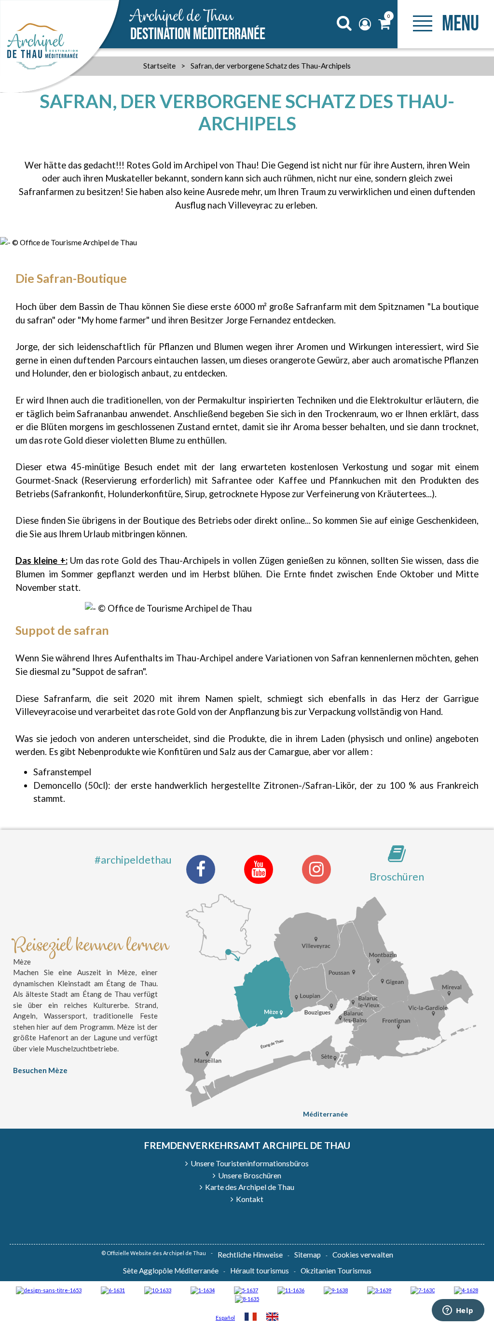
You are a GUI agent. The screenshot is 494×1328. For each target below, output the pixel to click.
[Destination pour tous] (246, 1289)
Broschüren (397, 876)
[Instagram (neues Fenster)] (316, 869)
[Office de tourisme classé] (290, 1289)
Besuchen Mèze (40, 1070)
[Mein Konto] (366, 24)
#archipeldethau (133, 859)
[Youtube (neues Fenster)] (258, 869)
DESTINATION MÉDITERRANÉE (197, 25)
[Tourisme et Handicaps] (336, 1289)
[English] (272, 1318)
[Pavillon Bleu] (113, 1289)
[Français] (251, 1318)
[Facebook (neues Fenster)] (200, 869)
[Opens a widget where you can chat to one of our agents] (457, 1311)
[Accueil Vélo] (379, 1289)
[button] (384, 24)
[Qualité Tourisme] (49, 1289)
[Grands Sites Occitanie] (203, 1289)
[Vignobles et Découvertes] (247, 1298)
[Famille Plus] (466, 1289)
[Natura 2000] (157, 1289)
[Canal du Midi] (423, 1289)
